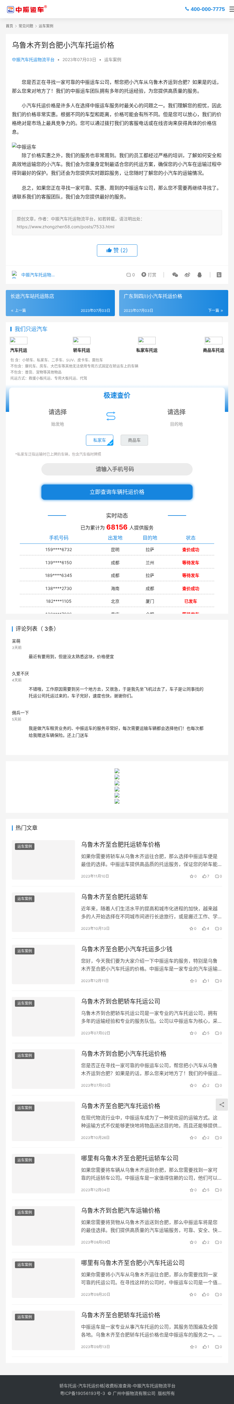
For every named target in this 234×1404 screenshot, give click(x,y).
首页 (9, 26)
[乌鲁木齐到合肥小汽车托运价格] (43, 1068)
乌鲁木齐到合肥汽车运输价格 (120, 1210)
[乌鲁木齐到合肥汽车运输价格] (43, 1225)
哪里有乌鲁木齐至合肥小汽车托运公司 (133, 1263)
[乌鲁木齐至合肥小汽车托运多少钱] (43, 964)
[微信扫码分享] (175, 274)
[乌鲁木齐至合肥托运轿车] (43, 912)
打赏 (148, 273)
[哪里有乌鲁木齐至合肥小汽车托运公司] (43, 1278)
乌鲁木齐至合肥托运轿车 (114, 897)
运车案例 (112, 59)
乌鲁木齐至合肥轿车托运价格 (120, 1315)
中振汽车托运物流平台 (33, 59)
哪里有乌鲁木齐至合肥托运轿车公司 (130, 1158)
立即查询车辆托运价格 (117, 492)
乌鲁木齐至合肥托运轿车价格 (120, 844)
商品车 (134, 440)
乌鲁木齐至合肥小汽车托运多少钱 (126, 949)
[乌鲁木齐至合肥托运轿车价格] (43, 859)
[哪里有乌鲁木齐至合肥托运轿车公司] (43, 1173)
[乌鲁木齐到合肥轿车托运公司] (43, 1016)
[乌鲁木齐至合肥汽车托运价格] (43, 1121)
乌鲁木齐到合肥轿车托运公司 (120, 1001)
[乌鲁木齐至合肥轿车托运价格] (43, 1330)
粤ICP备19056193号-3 (82, 1393)
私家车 (99, 440)
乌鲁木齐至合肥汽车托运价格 (120, 1106)
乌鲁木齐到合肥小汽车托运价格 (123, 1053)
